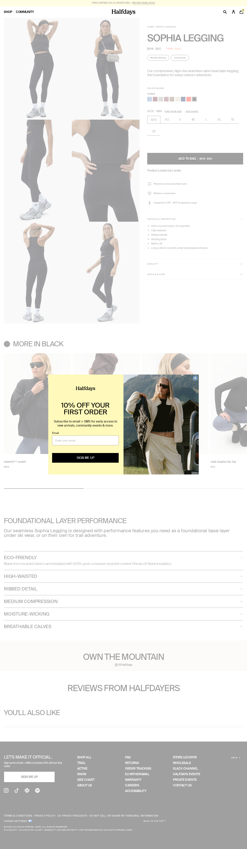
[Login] (233, 12)
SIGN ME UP (85, 458)
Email (55, 432)
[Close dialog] (195, 378)
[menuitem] (10, 12)
